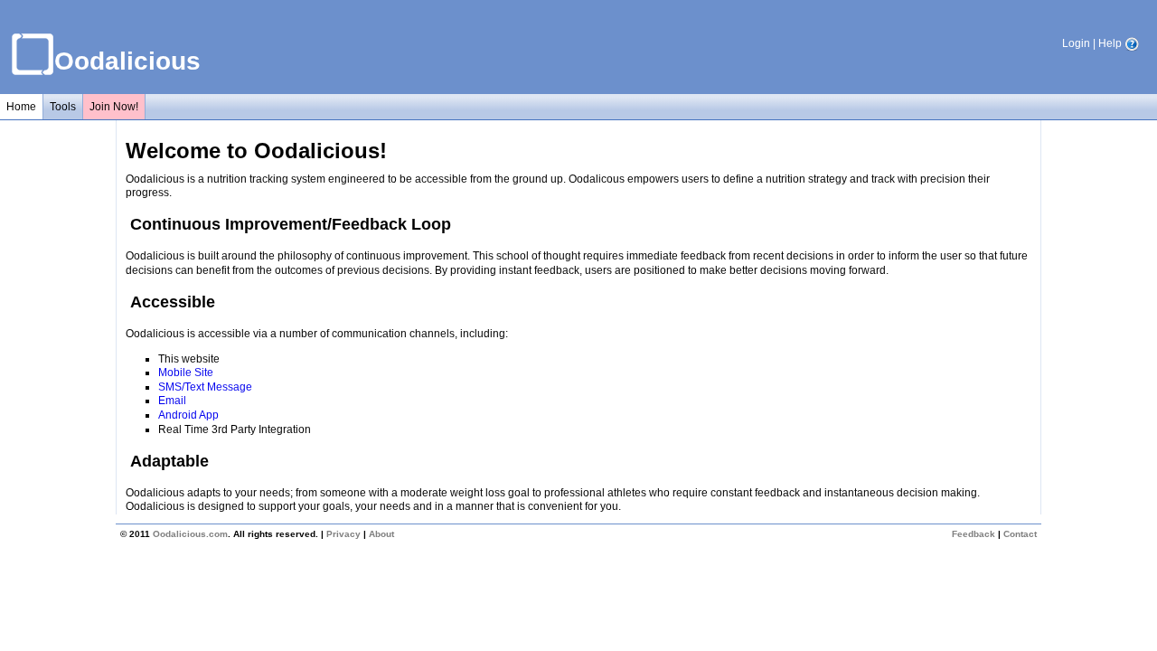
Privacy (343, 534)
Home (21, 106)
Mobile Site (185, 372)
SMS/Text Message (205, 387)
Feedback (973, 534)
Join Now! (113, 106)
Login (1076, 43)
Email (172, 400)
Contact (1020, 534)
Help (1111, 43)
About (381, 534)
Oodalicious (127, 61)
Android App (188, 415)
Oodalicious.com (190, 534)
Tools (63, 106)
